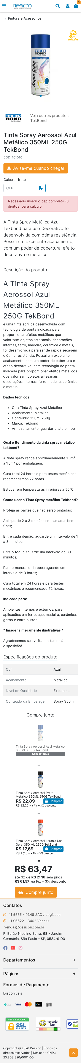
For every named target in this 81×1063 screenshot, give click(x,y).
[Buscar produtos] (58, 6)
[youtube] (14, 948)
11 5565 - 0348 (21, 914)
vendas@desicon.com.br (24, 927)
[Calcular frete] (41, 188)
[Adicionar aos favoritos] (21, 727)
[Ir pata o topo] (73, 1052)
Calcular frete (14, 179)
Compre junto (38, 892)
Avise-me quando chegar (38, 168)
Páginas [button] (11, 973)
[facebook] (6, 948)
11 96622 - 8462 (22, 921)
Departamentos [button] (19, 960)
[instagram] (20, 948)
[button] (67, 6)
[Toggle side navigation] (4, 5)
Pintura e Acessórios (24, 18)
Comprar (55, 801)
